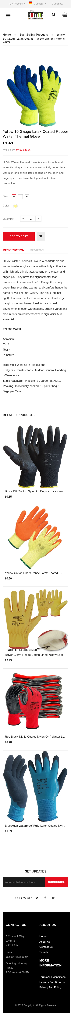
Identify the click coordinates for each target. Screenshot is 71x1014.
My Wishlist (26, 11)
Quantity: (8, 218)
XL (27, 196)
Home (7, 34)
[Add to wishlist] (41, 236)
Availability (9, 150)
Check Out (55, 43)
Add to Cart (19, 236)
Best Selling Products (34, 34)
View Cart (28, 43)
